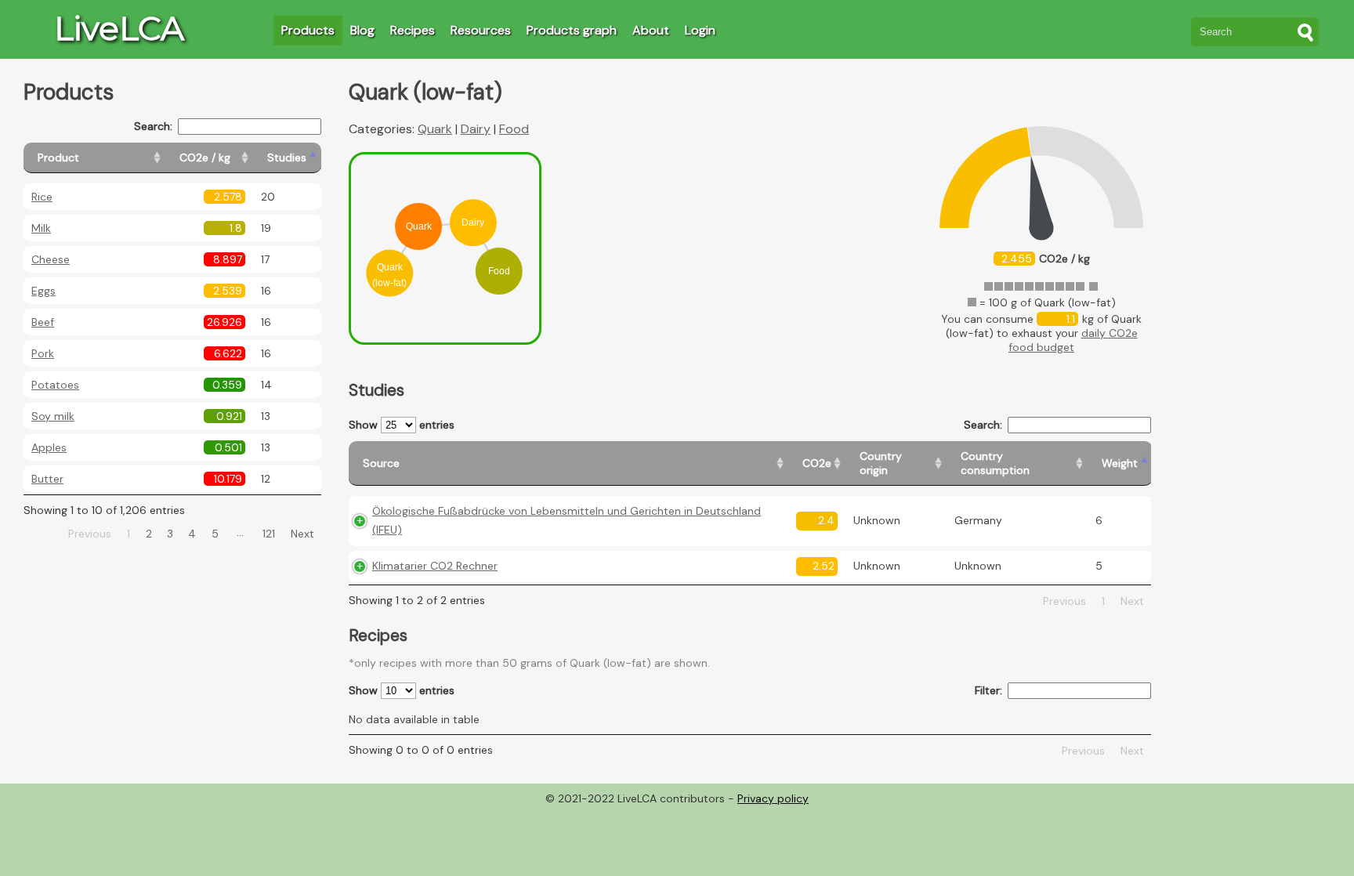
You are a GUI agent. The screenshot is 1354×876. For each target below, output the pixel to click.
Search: (153, 126)
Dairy (476, 129)
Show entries (401, 425)
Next (302, 534)
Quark (435, 129)
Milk (41, 228)
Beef (42, 322)
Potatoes (55, 385)
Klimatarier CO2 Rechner (435, 566)
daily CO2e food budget (1073, 340)
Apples (49, 447)
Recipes (412, 30)
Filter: (988, 690)
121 (268, 534)
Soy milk (52, 416)
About (650, 30)
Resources (481, 30)
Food (514, 129)
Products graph (572, 30)
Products (308, 30)
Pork (42, 353)
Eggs (43, 291)
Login (700, 30)
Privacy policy (773, 798)
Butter (47, 479)
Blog (362, 30)
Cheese (50, 259)
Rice (41, 197)
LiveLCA (119, 28)
